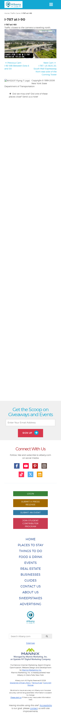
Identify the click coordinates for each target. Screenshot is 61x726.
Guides (30, 580)
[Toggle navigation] (51, 4)
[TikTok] (21, 474)
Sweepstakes (30, 598)
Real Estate (30, 568)
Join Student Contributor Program (30, 523)
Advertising (30, 604)
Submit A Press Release (30, 503)
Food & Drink (30, 557)
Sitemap (30, 643)
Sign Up (28, 432)
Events (30, 563)
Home (6, 13)
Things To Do (30, 551)
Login (30, 493)
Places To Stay (30, 545)
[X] (30, 474)
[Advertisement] (30, 277)
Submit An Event (30, 512)
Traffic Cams (15, 13)
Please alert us (16, 697)
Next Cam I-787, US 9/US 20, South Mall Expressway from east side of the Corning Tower (45, 68)
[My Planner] (39, 474)
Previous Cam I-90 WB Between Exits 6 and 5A (16, 65)
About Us (30, 592)
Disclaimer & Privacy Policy (20, 683)
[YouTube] (26, 466)
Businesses (30, 574)
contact (34, 708)
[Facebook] (17, 466)
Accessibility (46, 705)
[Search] (47, 636)
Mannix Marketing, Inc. (32, 670)
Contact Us (30, 586)
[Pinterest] (35, 466)
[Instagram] (44, 466)
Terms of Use (37, 683)
